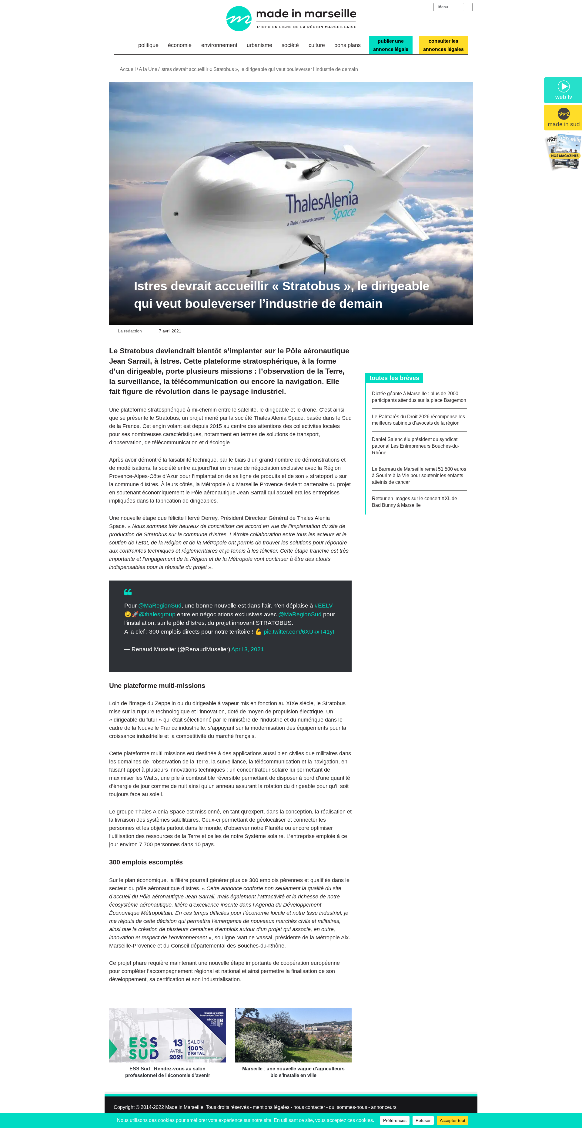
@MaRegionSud (160, 605)
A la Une (148, 69)
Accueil (127, 69)
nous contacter (309, 1107)
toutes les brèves (394, 378)
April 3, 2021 (247, 649)
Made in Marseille (184, 1107)
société (290, 45)
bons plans (347, 45)
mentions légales (271, 1107)
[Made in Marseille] (291, 18)
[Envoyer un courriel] (145, 330)
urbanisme (259, 45)
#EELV (324, 605)
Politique (148, 45)
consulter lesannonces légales (443, 45)
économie (180, 45)
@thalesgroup (157, 614)
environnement (219, 45)
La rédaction (130, 330)
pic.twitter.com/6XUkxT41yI (299, 631)
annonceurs (383, 1107)
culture (317, 45)
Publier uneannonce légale (390, 45)
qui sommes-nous (348, 1107)
